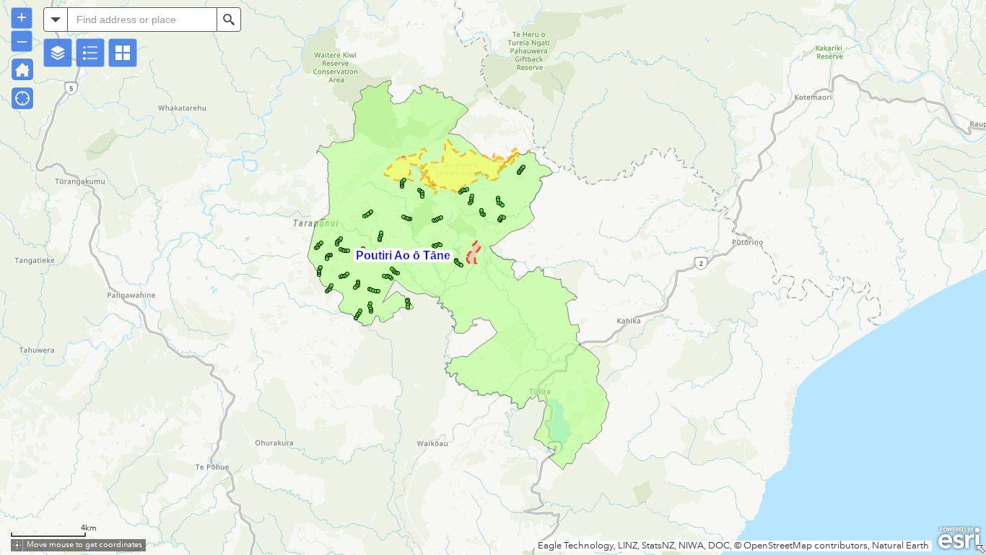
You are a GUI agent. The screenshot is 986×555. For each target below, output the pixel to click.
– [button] (22, 40)
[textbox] (142, 19)
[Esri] (958, 538)
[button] (57, 52)
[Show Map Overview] (980, 549)
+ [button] (22, 17)
